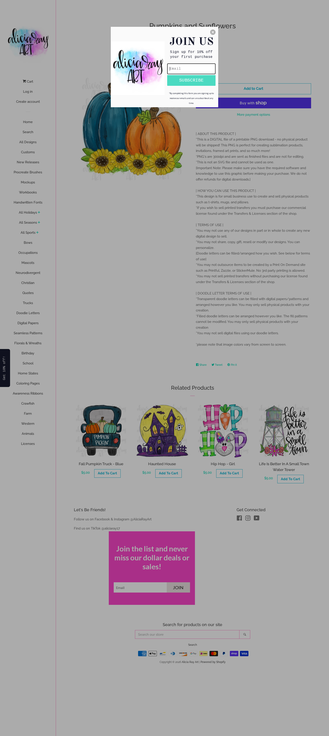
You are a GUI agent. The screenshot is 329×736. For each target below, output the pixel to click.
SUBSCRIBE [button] (191, 80)
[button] (213, 32)
